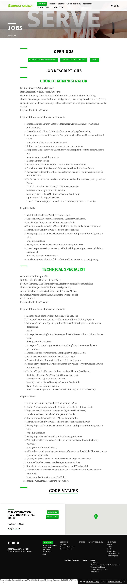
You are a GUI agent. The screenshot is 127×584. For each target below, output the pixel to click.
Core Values (63, 490)
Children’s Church (113, 553)
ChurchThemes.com (23, 551)
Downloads (95, 571)
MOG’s (109, 544)
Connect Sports (112, 556)
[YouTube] (112, 5)
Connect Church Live (67, 547)
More (61, 7)
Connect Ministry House (99, 569)
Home (10, 36)
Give (55, 7)
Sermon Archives (66, 549)
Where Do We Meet (50, 545)
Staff (44, 554)
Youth (109, 549)
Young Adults (111, 551)
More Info (52, 512)
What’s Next (47, 547)
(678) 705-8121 (14, 529)
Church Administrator (42, 59)
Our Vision (46, 550)
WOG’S (109, 547)
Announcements (74, 4)
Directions (52, 517)
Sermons (52, 4)
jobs (15, 36)
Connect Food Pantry (98, 567)
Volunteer (94, 562)
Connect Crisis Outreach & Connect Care (105, 565)
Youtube (63, 544)
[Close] (124, 582)
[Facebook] (118, 5)
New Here (42, 4)
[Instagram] (115, 5)
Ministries (88, 4)
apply (94, 59)
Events (61, 4)
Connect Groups (44, 7)
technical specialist (74, 59)
